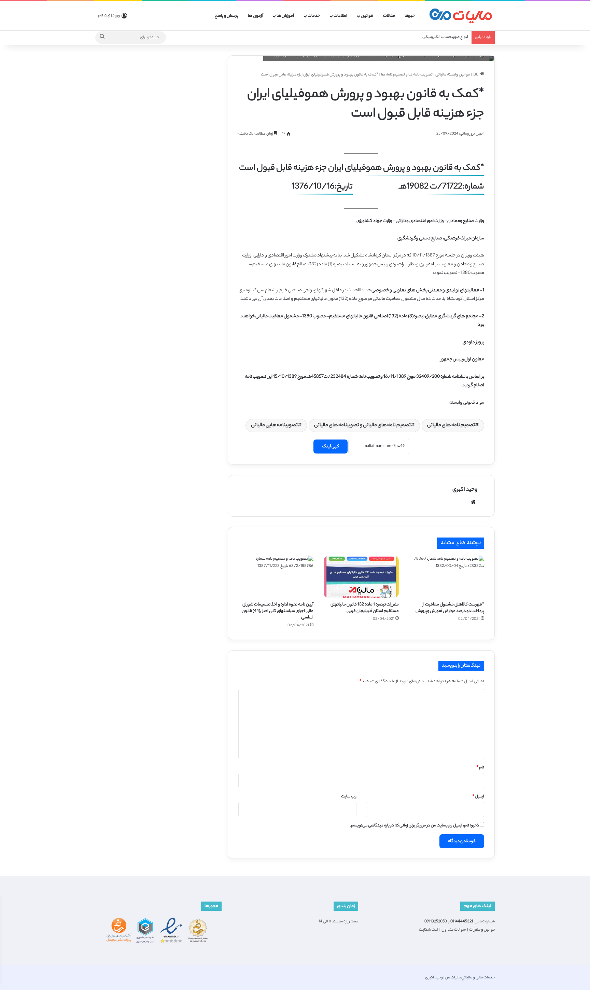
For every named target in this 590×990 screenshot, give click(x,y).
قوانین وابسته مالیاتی (452, 74)
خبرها (410, 15)
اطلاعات (340, 15)
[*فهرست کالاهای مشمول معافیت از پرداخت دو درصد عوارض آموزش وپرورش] (446, 577)
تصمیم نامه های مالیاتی (451, 425)
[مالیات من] (460, 16)
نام (480, 767)
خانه (476, 74)
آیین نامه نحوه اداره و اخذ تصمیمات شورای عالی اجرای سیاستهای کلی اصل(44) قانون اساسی (277, 611)
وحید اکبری (464, 489)
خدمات (314, 15)
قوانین (367, 15)
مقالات (389, 15)
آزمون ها (255, 15)
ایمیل (478, 796)
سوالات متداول (453, 929)
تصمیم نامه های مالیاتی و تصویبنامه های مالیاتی (362, 425)
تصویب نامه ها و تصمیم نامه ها (407, 74)
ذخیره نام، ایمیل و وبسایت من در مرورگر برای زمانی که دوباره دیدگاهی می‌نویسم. (414, 825)
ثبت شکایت (428, 929)
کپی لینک (330, 446)
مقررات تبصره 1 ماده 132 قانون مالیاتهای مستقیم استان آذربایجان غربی (365, 608)
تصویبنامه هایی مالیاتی (274, 425)
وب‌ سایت (348, 796)
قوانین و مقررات (482, 929)
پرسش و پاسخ (226, 15)
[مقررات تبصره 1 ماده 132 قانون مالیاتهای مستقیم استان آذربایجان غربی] (361, 577)
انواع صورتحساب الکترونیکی (445, 37)
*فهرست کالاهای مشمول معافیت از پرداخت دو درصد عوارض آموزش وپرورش (450, 608)
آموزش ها (285, 15)
